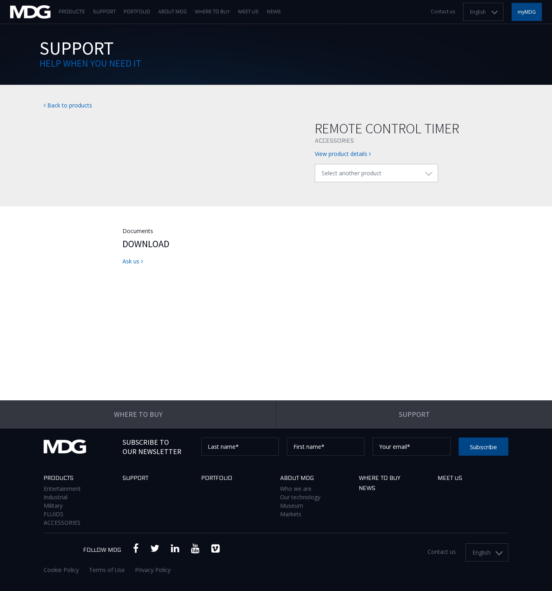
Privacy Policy (153, 570)
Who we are (296, 488)
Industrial (55, 497)
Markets (290, 514)
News (274, 12)
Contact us (443, 11)
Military (53, 505)
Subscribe (483, 447)
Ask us (131, 261)
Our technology (300, 497)
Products (72, 12)
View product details (342, 154)
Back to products (69, 105)
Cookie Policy (61, 570)
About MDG (172, 12)
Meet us (248, 12)
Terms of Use (107, 570)
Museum (291, 505)
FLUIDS (53, 514)
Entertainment (62, 488)
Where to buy (212, 12)
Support (104, 12)
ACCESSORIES (62, 522)
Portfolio (137, 12)
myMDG (527, 11)
